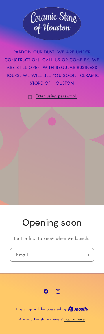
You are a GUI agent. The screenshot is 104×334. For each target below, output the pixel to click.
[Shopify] (78, 309)
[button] (52, 96)
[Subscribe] (87, 255)
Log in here (74, 319)
